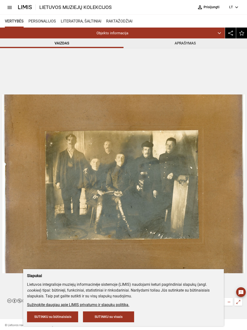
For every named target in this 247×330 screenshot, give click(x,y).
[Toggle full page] (238, 302)
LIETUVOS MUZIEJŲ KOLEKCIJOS (75, 7)
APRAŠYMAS (185, 43)
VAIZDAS (62, 43)
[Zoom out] (229, 302)
